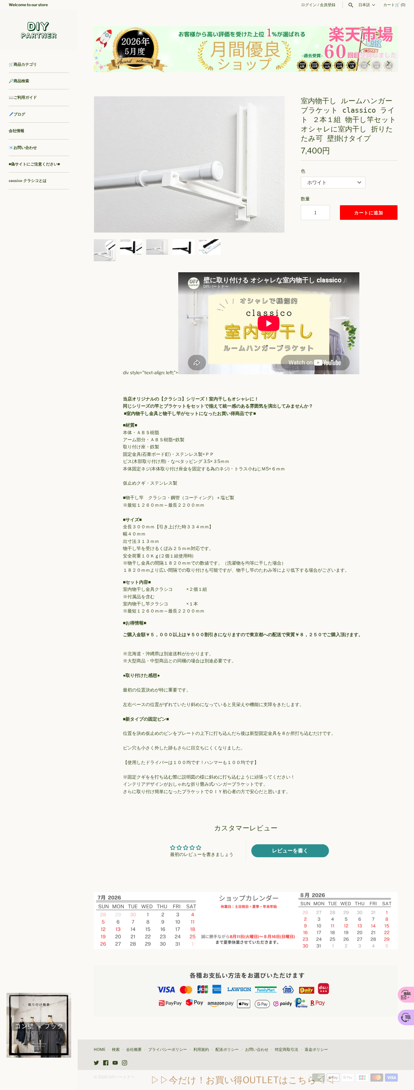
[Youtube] (115, 1063)
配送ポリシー (227, 1049)
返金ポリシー (316, 1049)
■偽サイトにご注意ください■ (34, 164)
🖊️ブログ (17, 114)
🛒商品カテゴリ (23, 64)
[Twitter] (96, 1063)
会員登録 (327, 5)
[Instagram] (124, 1063)
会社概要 (134, 1049)
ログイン (309, 5)
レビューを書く (290, 851)
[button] (108, 164)
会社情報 (16, 131)
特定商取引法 (286, 1049)
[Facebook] (105, 1063)
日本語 (364, 5)
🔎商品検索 (19, 81)
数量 (305, 198)
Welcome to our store (28, 5)
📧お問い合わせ (23, 147)
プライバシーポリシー (167, 1049)
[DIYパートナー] (39, 30)
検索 (116, 1049)
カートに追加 (368, 212)
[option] (246, 49)
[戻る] (368, 62)
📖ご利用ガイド (23, 97)
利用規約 (201, 1049)
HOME (99, 1049)
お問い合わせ (256, 1049)
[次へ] (388, 62)
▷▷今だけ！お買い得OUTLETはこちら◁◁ (242, 1079)
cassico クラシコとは (28, 180)
